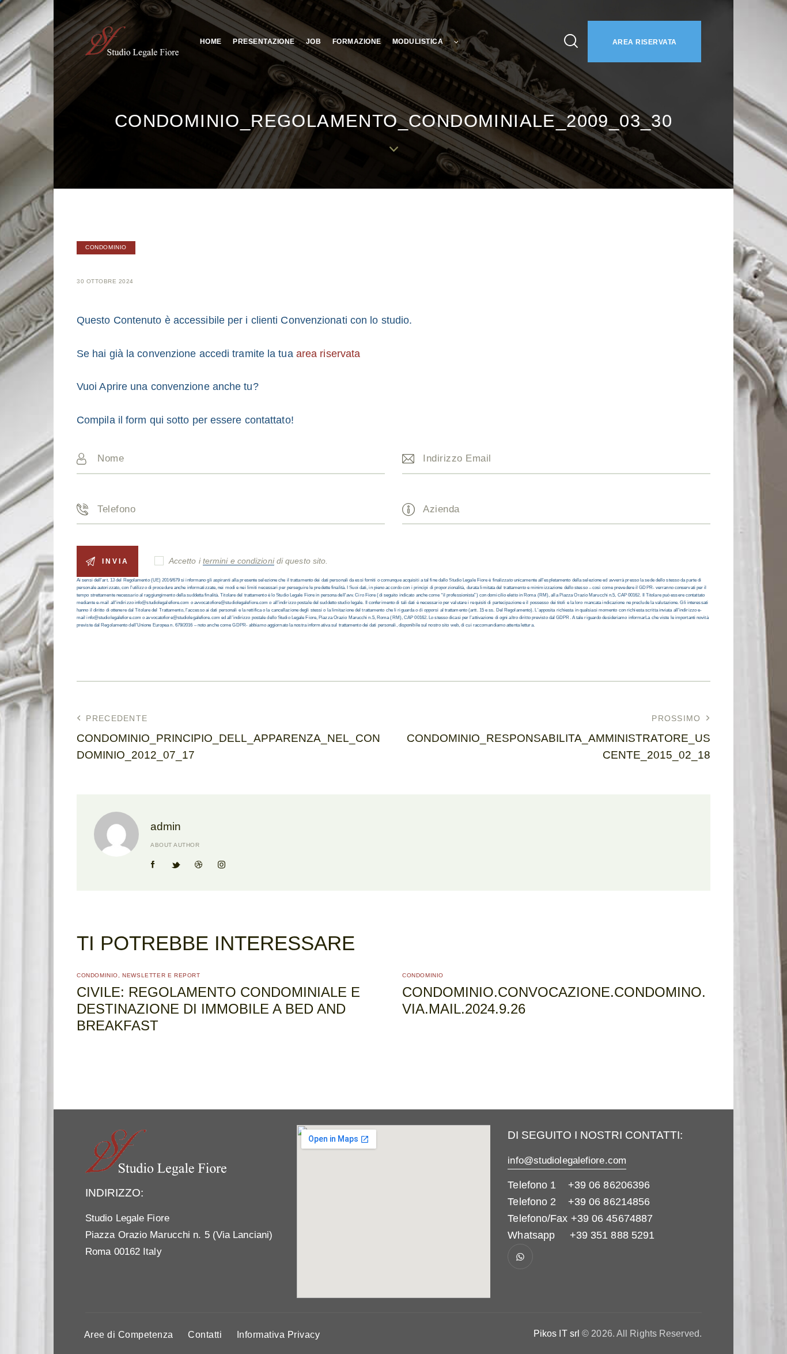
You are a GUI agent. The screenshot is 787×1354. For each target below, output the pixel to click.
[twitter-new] (175, 865)
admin (165, 826)
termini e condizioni (238, 561)
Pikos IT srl (557, 1333)
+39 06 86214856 (609, 1201)
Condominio (106, 247)
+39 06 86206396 (609, 1185)
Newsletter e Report (161, 975)
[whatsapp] (520, 1256)
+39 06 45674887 (612, 1218)
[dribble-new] (199, 865)
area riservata (328, 353)
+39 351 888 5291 (612, 1235)
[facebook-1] (153, 865)
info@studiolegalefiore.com (567, 1160)
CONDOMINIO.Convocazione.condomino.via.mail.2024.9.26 (554, 1000)
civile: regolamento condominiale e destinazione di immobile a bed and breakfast (218, 1008)
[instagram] (221, 865)
